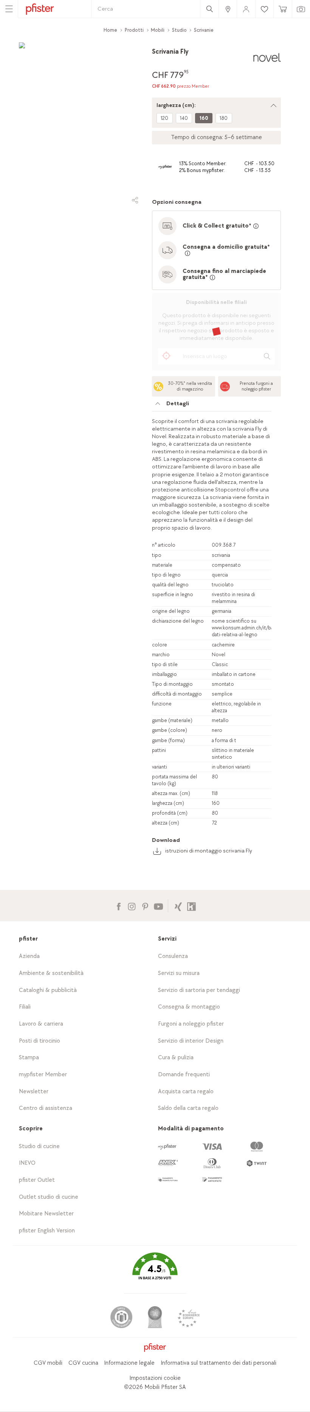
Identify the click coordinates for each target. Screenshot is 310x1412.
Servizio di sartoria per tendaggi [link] (199, 990)
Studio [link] (179, 30)
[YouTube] (158, 905)
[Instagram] (131, 905)
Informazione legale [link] (129, 1363)
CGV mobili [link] (48, 1363)
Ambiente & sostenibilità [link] (51, 973)
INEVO (27, 1163)
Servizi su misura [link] (179, 973)
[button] (155, 1271)
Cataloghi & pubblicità (48, 990)
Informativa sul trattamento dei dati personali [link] (218, 1363)
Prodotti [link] (134, 30)
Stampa (29, 1057)
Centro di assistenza (45, 1108)
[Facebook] (118, 905)
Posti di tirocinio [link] (39, 1041)
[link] (228, 9)
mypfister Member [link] (43, 1074)
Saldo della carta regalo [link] (188, 1108)
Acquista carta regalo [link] (186, 1091)
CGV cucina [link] (83, 1363)
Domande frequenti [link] (184, 1074)
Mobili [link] (157, 30)
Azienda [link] (29, 956)
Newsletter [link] (33, 1091)
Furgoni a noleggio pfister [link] (191, 1024)
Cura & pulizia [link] (176, 1057)
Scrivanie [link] (204, 30)
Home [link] (110, 30)
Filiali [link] (25, 1007)
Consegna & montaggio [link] (189, 1007)
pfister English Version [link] (47, 1230)
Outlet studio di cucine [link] (48, 1197)
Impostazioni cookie (155, 1378)
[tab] (211, 406)
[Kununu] (191, 905)
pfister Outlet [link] (37, 1180)
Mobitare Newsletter (46, 1213)
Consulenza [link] (173, 956)
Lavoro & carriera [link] (41, 1024)
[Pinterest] (145, 905)
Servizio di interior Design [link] (190, 1041)
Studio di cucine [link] (39, 1146)
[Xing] (178, 905)
